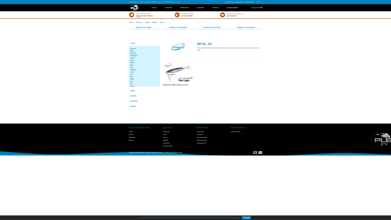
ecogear (132, 86)
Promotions (184, 7)
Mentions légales (157, 152)
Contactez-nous (201, 143)
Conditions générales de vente (173, 152)
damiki (132, 79)
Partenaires (132, 137)
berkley (132, 62)
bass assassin (133, 55)
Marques (131, 140)
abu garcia (133, 48)
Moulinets (133, 96)
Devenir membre (232, 7)
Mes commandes (201, 140)
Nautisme (133, 106)
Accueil (154, 7)
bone (131, 67)
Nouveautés (166, 131)
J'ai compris (246, 218)
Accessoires (134, 101)
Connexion (200, 134)
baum (131, 60)
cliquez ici (237, 217)
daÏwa (131, 76)
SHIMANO (154, 22)
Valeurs (131, 131)
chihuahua (133, 69)
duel (131, 81)
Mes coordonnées (202, 137)
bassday (132, 58)
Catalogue (168, 7)
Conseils (215, 7)
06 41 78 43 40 (165, 2)
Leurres (146, 22)
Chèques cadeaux (168, 146)
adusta (132, 51)
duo (131, 83)
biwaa (131, 65)
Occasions (200, 7)
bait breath (133, 53)
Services (131, 134)
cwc (131, 74)
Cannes (132, 91)
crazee (132, 72)
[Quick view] (178, 88)
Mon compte (240, 2)
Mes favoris (250, 2)
